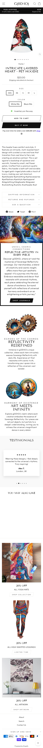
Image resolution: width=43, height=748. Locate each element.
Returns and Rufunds (21, 199)
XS (17, 93)
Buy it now (21, 125)
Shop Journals (21, 300)
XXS (9, 93)
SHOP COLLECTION (21, 594)
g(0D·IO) (21, 4)
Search (21, 721)
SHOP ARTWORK (21, 709)
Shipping (12, 80)
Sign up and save (21, 732)
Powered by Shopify (21, 746)
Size (21, 88)
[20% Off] (21, 677)
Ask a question (21, 205)
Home (20, 64)
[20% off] (21, 562)
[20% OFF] (21, 620)
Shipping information (21, 194)
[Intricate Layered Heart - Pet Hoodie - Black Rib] (11, 527)
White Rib (15, 104)
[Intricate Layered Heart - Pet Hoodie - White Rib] (8, 527)
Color (21, 99)
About (21, 717)
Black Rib (28, 104)
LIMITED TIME (21, 652)
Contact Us (21, 725)
